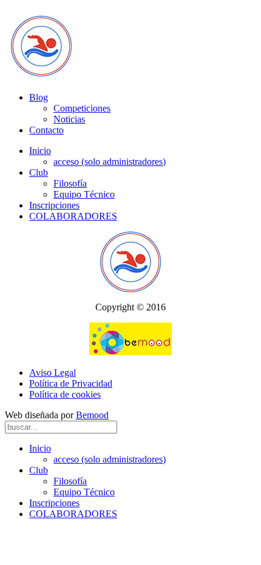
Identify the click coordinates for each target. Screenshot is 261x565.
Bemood (92, 415)
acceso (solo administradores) (109, 161)
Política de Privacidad (70, 383)
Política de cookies (65, 394)
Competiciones (81, 108)
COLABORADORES (73, 216)
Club (38, 172)
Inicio (40, 150)
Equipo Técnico (84, 194)
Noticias (69, 119)
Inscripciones (54, 205)
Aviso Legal (52, 372)
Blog (38, 97)
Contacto (46, 130)
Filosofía (70, 183)
